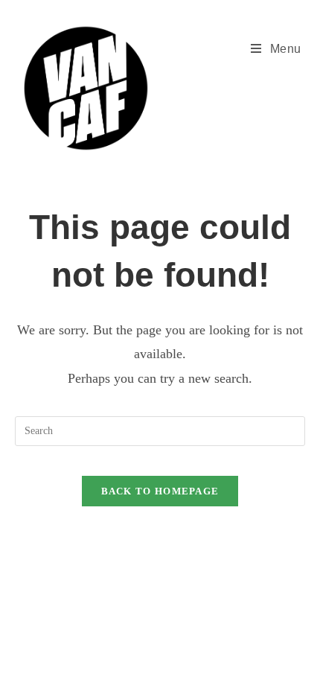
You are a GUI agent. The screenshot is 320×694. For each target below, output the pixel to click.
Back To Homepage (160, 491)
